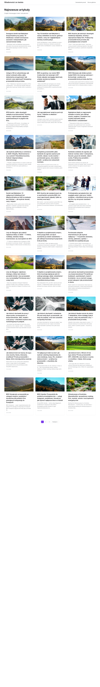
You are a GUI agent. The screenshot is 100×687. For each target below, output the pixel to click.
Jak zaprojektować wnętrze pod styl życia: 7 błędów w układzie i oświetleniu (50, 114)
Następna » (55, 421)
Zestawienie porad (80, 2)
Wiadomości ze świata (13, 2)
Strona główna (92, 2)
